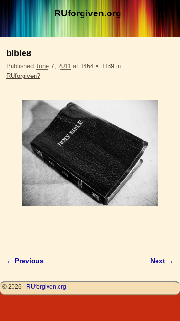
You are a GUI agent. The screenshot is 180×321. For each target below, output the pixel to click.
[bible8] (90, 153)
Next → (162, 261)
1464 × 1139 (97, 66)
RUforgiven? (23, 75)
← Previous (25, 261)
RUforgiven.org (87, 13)
